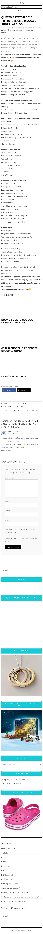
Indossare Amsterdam (9, 183)
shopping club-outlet (27, 30)
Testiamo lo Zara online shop (11, 252)
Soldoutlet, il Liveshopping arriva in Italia (15, 85)
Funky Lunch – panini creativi (11, 240)
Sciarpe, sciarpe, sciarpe (10, 152)
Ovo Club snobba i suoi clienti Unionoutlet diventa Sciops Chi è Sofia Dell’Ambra (11, 72)
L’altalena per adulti (8, 199)
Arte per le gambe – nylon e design (13, 222)
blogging (19, 28)
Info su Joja (5, 866)
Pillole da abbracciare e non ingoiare (14, 215)
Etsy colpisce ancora (8, 162)
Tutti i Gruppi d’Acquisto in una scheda (14, 908)
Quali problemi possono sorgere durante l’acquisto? (20, 897)
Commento (9, 478)
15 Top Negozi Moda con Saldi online (14, 779)
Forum (3, 857)
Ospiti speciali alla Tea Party (11, 187)
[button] (9, 390)
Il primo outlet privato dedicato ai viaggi (15, 892)
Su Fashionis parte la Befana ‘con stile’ (23, 410)
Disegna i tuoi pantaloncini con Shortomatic (16, 234)
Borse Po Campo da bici (10, 209)
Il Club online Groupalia (9, 128)
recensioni (15, 30)
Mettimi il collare (7, 203)
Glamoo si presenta (8, 131)
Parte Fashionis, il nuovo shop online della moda (18, 255)
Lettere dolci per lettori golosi (12, 190)
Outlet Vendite (6, 879)
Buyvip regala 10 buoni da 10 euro (13, 79)
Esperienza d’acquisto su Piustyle (13, 95)
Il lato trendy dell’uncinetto (11, 156)
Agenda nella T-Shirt (8, 212)
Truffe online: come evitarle (11, 783)
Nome (7, 501)
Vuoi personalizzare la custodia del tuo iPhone (18, 237)
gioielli (32, 267)
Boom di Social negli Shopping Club (14, 113)
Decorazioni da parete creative (12, 193)
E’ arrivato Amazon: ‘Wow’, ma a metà (14, 258)
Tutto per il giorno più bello (11, 165)
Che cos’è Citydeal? (8, 144)
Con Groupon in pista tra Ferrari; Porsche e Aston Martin (20, 125)
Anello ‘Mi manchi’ (7, 175)
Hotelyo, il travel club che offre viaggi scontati (17, 91)
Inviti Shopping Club (8, 875)
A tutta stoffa (5, 172)
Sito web (8, 520)
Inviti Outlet (5, 870)
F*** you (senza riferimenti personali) (14, 196)
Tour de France (6, 159)
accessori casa (6, 270)
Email (7, 511)
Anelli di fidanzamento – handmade (14, 206)
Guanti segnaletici (7, 230)
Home (3, 862)
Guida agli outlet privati (9, 883)
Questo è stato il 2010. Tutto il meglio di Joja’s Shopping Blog (18, 20)
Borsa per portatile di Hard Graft (12, 219)
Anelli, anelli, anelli (8, 168)
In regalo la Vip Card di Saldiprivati (13, 82)
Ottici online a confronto (10, 261)
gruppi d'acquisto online (31, 28)
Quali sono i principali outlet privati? (14, 901)
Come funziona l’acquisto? (10, 888)
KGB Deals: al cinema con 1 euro (12, 134)
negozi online (6, 30)
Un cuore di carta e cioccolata (12, 243)
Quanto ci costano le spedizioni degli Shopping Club (20, 110)
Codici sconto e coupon (9, 848)
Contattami (5, 853)
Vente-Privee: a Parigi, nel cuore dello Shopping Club (20, 88)
